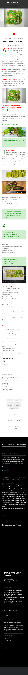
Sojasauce (18, 213)
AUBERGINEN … (6, 383)
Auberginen (10, 402)
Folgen (7, 640)
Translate (15, 581)
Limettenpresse (17, 211)
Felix (4, 477)
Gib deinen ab (21, 444)
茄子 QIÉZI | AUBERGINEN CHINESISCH (12, 377)
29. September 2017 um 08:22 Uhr (10, 479)
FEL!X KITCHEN (14, 2)
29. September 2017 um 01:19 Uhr (10, 453)
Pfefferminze (17, 405)
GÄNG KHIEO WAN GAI (8, 389)
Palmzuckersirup (11, 215)
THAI (10, 38)
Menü (14, 6)
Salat (7, 38)
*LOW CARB (10, 400)
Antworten (23, 452)
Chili (8, 232)
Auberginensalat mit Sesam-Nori (10, 348)
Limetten (9, 211)
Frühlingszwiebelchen (12, 261)
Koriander (14, 234)
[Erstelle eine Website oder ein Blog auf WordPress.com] (14, 664)
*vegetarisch (18, 400)
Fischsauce (9, 213)
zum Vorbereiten (18, 38)
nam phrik (20, 73)
